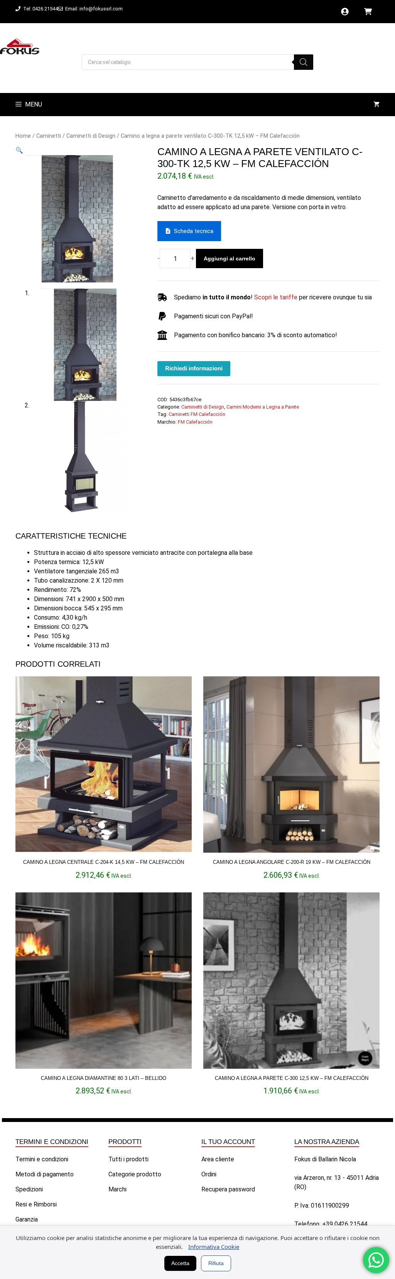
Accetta (180, 1263)
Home (23, 135)
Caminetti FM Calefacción (197, 414)
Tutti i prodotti (128, 1159)
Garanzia (26, 1219)
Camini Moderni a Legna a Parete (262, 407)
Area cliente (217, 1159)
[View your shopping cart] (376, 104)
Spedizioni (29, 1189)
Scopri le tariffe (275, 297)
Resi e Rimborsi (36, 1204)
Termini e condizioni (41, 1159)
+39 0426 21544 (344, 1224)
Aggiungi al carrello (229, 258)
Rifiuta (216, 1263)
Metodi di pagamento (44, 1174)
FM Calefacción (195, 422)
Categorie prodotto (134, 1174)
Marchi (117, 1189)
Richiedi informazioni (194, 368)
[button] (19, 150)
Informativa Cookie (213, 1246)
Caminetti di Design (90, 135)
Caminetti (48, 135)
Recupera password (228, 1189)
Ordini (208, 1174)
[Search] (303, 62)
